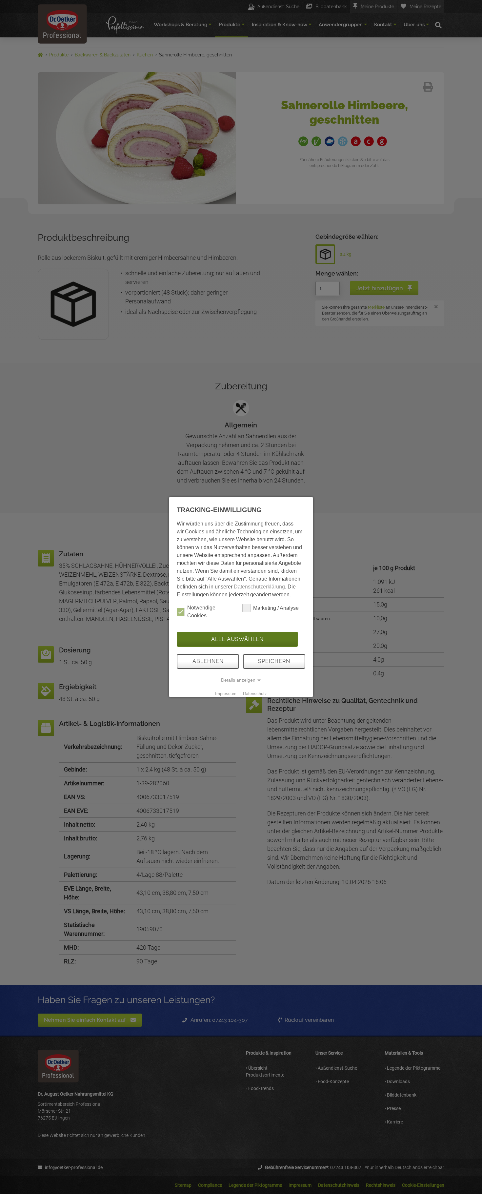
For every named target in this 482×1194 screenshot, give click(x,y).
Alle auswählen (237, 639)
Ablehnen (208, 661)
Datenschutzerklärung (259, 586)
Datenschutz (255, 693)
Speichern (274, 661)
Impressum (225, 693)
